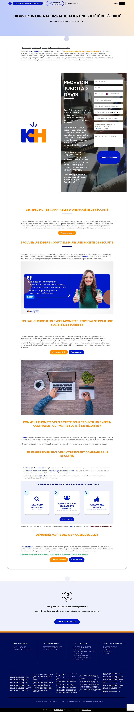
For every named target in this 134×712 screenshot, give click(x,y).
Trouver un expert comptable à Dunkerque (110, 689)
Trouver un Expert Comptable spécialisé (82, 656)
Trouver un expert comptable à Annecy (66, 690)
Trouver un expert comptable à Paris (19, 676)
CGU (62, 702)
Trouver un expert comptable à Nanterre (113, 679)
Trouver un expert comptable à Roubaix (113, 676)
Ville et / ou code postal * (103, 100)
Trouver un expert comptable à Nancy (89, 687)
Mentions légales (73, 702)
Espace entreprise (80, 644)
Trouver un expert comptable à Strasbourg (20, 685)
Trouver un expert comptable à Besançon (89, 680)
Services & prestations (22, 649)
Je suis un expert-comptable (110, 648)
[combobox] (107, 94)
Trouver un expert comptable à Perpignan (66, 692)
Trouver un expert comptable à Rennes (43, 674)
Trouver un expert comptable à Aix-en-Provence (66, 682)
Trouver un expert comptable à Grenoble (43, 684)
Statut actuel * (100, 112)
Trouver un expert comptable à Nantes (19, 684)
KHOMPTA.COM (58, 710)
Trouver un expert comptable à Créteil (112, 684)
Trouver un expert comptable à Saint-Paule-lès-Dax (112, 674)
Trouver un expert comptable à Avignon (113, 685)
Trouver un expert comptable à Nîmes (42, 688)
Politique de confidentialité (93, 702)
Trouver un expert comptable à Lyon (19, 679)
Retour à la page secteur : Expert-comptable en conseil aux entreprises (46, 48)
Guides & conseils (50, 649)
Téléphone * (99, 94)
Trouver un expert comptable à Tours (65, 686)
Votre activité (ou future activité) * (106, 118)
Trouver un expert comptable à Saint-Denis (65, 677)
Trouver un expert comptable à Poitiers (112, 687)
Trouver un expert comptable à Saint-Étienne (42, 678)
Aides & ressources (51, 644)
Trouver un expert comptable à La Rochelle (111, 692)
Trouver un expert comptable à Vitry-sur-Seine (113, 681)
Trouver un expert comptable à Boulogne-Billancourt (89, 677)
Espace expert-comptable (114, 644)
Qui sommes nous (20, 644)
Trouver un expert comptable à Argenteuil (90, 689)
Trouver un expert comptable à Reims (42, 676)
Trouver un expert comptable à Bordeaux (20, 688)
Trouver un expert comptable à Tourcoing (113, 678)
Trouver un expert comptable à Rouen (89, 683)
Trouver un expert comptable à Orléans (89, 681)
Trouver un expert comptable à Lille (19, 690)
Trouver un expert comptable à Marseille (20, 677)
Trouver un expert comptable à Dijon (42, 685)
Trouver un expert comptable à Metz (88, 675)
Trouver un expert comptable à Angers (42, 687)
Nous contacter (74, 3)
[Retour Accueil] (10, 3)
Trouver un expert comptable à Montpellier (20, 687)
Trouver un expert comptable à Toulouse (20, 681)
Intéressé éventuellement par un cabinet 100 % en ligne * (106, 125)
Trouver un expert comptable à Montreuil (89, 691)
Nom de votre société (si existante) (107, 106)
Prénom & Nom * (100, 82)
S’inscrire (107, 653)
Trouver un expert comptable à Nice (19, 682)
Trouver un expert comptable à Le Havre (43, 682)
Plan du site (54, 702)
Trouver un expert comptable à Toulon (42, 681)
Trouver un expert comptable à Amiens (66, 687)
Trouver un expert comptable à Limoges (66, 689)
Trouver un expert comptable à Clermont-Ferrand (66, 674)
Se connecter (79, 660)
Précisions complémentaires (105, 136)
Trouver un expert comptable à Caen (88, 686)
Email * (97, 88)
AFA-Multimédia (86, 710)
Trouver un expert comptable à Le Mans (66, 680)
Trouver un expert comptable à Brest (65, 684)
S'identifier (55, 3)
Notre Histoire (19, 647)
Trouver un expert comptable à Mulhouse (89, 684)
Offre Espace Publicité (52, 647)
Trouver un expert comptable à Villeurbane (40, 691)
